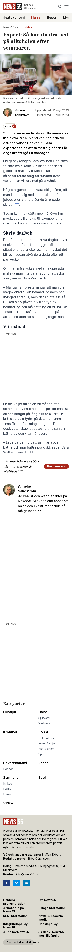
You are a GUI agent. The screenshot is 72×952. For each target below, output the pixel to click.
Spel (42, 778)
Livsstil (44, 732)
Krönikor (10, 732)
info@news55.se (27, 874)
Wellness (44, 723)
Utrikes (8, 794)
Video (8, 803)
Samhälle (10, 778)
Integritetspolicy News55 (15, 925)
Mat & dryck (46, 748)
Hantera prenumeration (14, 901)
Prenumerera (56, 466)
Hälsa (36, 17)
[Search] (60, 6)
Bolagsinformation (51, 908)
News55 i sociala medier (50, 917)
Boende (8, 769)
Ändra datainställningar (20, 942)
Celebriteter (46, 738)
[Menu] (66, 6)
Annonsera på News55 (13, 909)
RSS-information (15, 916)
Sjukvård (44, 718)
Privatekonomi (15, 763)
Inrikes (7, 783)
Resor (52, 17)
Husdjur (9, 712)
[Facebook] (6, 883)
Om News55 (47, 900)
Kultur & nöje (46, 743)
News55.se (10, 27)
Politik (7, 789)
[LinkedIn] (26, 883)
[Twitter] (16, 883)
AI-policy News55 (16, 932)
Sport (42, 754)
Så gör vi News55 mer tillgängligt (51, 933)
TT (17, 205)
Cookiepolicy (48, 924)
